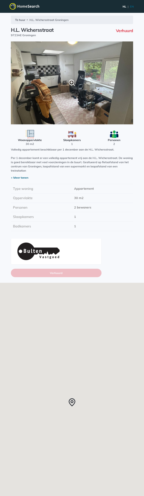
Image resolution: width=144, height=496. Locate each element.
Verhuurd (56, 273)
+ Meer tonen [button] (19, 177)
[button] (72, 402)
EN (128, 6)
